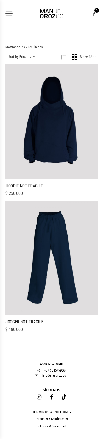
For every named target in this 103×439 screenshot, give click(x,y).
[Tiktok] (64, 397)
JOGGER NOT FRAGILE (24, 321)
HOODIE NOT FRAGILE (24, 186)
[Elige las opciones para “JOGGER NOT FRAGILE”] (52, 313)
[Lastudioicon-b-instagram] (39, 397)
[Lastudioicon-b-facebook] (51, 397)
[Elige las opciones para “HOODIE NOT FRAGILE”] (52, 178)
